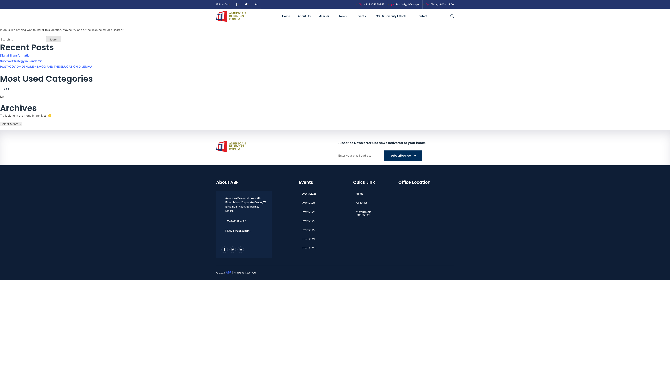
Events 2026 (309, 193)
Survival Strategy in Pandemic (21, 61)
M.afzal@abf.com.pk (407, 4)
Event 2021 (308, 239)
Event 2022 (308, 229)
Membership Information (363, 213)
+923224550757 (374, 4)
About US (304, 16)
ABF (6, 89)
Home (286, 16)
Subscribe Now (401, 156)
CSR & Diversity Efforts (391, 16)
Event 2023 (308, 220)
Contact (421, 16)
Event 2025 (308, 202)
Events (361, 16)
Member (323, 16)
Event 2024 (308, 211)
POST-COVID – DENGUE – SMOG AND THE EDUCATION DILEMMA (46, 66)
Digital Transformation (15, 55)
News (343, 16)
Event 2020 (308, 248)
